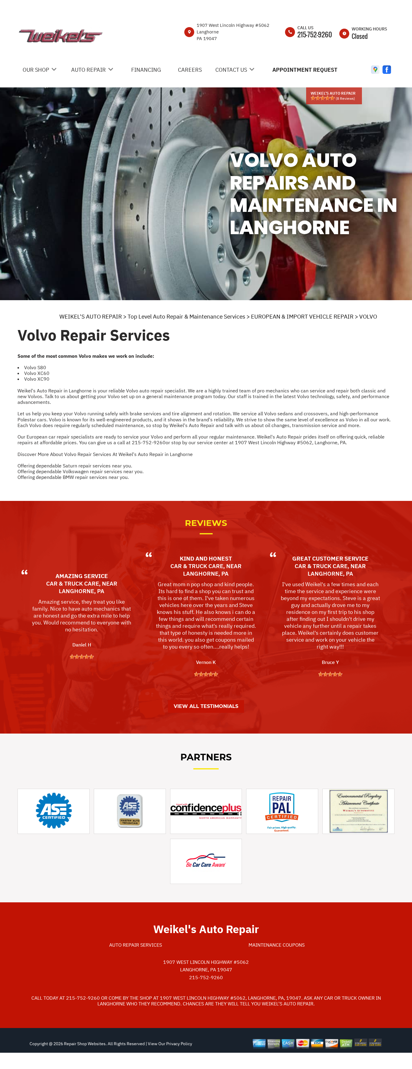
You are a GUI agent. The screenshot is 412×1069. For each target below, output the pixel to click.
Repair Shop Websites (84, 1043)
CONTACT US (231, 69)
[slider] (323, 98)
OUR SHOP (36, 69)
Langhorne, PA (81, 591)
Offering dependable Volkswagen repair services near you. (80, 471)
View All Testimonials (206, 706)
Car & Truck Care (72, 583)
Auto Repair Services (135, 945)
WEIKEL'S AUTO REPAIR (90, 316)
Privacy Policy (179, 1043)
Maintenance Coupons (277, 945)
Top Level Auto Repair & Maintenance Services (186, 316)
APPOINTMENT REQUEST (305, 69)
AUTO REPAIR (88, 69)
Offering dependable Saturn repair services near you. (74, 466)
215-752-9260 (314, 34)
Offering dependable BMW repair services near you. (73, 477)
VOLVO (368, 316)
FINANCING (146, 69)
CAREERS (190, 69)
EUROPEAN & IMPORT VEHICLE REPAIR (302, 316)
